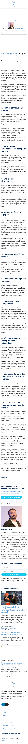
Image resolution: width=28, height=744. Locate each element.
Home (2, 53)
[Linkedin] (3, 704)
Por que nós (6, 712)
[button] (14, 8)
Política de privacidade (9, 725)
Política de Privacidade (19, 582)
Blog (4, 719)
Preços (4, 715)
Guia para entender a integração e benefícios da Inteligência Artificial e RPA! (13, 633)
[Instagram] (7, 704)
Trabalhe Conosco (7, 722)
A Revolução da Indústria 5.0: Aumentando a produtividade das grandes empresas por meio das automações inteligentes (14, 610)
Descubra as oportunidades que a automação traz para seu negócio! (11, 664)
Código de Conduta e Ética (10, 728)
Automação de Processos (15, 21)
